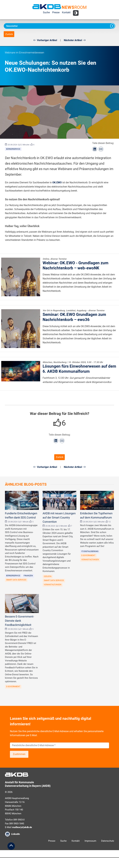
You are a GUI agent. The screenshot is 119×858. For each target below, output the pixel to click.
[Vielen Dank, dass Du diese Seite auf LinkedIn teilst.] (94, 149)
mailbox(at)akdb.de (22, 827)
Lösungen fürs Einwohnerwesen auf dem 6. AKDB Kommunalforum (79, 367)
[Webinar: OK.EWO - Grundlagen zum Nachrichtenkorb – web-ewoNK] (20, 277)
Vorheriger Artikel (46, 40)
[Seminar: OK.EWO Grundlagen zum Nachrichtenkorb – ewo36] (20, 328)
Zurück (9, 34)
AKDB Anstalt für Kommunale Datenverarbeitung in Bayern (46, 6)
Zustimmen (19, 754)
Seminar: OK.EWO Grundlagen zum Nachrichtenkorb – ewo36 (74, 315)
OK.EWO (57, 182)
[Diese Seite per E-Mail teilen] (100, 149)
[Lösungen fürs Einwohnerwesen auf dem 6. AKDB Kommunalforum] (20, 371)
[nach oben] (11, 846)
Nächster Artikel (73, 40)
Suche (46, 12)
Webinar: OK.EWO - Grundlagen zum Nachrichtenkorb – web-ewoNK (75, 264)
